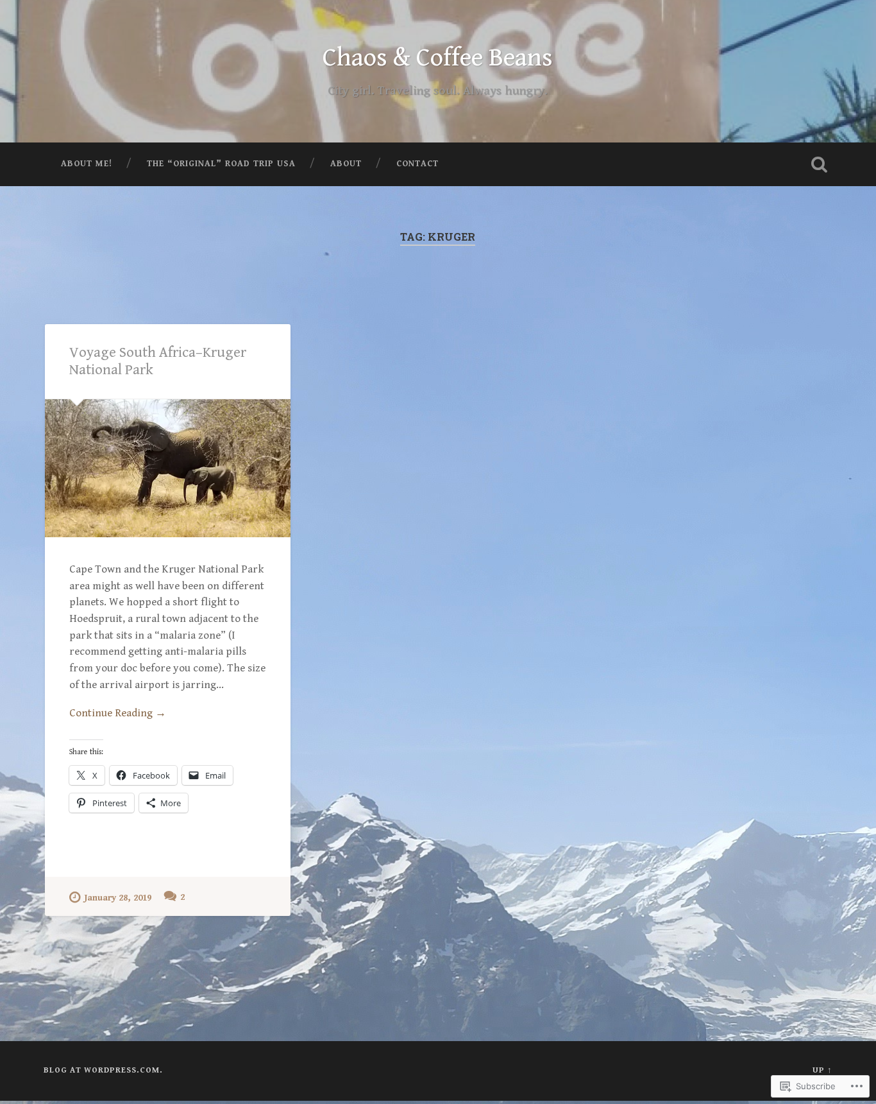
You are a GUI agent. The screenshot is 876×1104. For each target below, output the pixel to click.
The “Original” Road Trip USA (221, 164)
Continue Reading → (117, 713)
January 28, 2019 (117, 897)
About (346, 164)
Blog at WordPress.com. (103, 1070)
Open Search (819, 164)
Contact (417, 164)
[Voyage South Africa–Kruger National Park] (168, 468)
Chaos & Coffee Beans (438, 58)
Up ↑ (822, 1070)
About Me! (86, 164)
